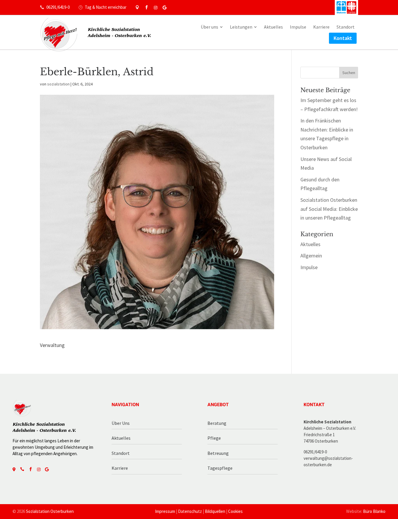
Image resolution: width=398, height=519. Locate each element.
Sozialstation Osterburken (50, 511)
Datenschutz (190, 511)
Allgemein (311, 255)
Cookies (235, 511)
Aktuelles (310, 244)
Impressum (165, 511)
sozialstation (58, 84)
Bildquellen (215, 511)
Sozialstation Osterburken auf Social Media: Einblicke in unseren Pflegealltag (329, 209)
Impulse (309, 267)
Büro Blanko (374, 511)
